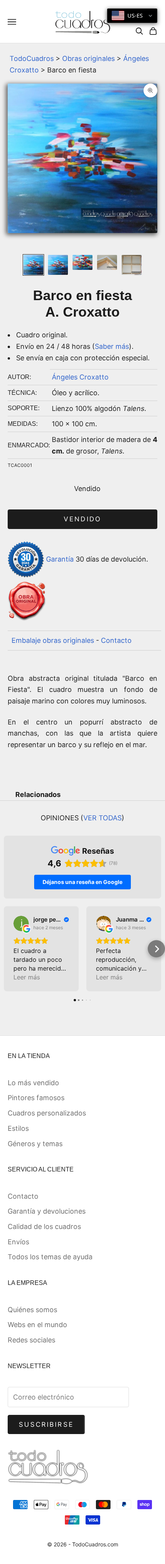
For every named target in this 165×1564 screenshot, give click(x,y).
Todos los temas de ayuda (50, 1257)
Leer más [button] (26, 977)
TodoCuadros (32, 58)
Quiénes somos (32, 1310)
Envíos (18, 1242)
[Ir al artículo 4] (107, 262)
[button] (8, 949)
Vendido (82, 519)
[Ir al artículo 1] (33, 265)
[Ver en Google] (21, 923)
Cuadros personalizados (47, 1113)
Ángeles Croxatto (80, 377)
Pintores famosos (36, 1098)
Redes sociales (31, 1340)
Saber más (112, 346)
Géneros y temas (35, 1144)
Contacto (116, 640)
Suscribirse (46, 1424)
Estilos (18, 1128)
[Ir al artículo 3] (82, 262)
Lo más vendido (33, 1083)
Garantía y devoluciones (47, 1211)
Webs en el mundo (37, 1325)
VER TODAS (102, 818)
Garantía (60, 559)
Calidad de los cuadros (44, 1226)
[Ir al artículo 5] (131, 265)
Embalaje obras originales (53, 640)
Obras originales (88, 58)
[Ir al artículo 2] (58, 265)
